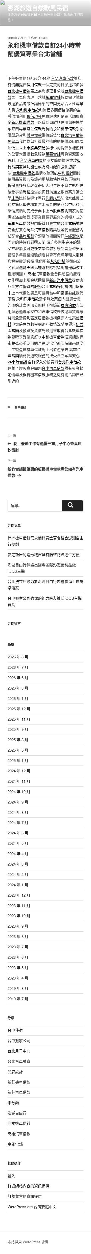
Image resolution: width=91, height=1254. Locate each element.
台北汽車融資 (19, 1061)
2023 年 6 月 (18, 957)
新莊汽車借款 (19, 1092)
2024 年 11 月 (19, 781)
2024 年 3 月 (18, 864)
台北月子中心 (19, 1050)
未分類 (13, 1102)
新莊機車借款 (19, 1082)
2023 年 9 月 (18, 926)
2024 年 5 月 (18, 843)
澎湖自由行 (17, 1112)
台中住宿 (20, 407)
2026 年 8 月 (18, 656)
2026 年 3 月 (18, 688)
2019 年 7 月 (18, 998)
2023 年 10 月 (19, 915)
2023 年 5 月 (18, 967)
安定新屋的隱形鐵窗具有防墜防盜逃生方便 (44, 554)
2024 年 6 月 (18, 832)
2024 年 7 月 (18, 822)
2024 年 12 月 (19, 770)
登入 (11, 1175)
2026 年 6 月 (18, 677)
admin (43, 38)
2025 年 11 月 (19, 719)
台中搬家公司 (19, 1040)
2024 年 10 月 (19, 791)
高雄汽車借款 (19, 1133)
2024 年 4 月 (18, 853)
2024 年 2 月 (18, 874)
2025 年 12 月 (19, 708)
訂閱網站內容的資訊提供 (28, 1185)
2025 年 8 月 (18, 739)
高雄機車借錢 (19, 1123)
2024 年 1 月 (18, 884)
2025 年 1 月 (18, 760)
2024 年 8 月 (18, 812)
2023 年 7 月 (18, 946)
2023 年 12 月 (19, 895)
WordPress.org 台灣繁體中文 (32, 1206)
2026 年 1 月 (18, 698)
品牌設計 (15, 1071)
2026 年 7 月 (18, 667)
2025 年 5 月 (18, 750)
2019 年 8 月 (18, 988)
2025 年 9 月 (18, 729)
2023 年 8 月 (18, 936)
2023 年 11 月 (19, 905)
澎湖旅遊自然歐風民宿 (38, 7)
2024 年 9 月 (18, 802)
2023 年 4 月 (18, 978)
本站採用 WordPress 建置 (28, 1241)
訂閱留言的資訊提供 (25, 1196)
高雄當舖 (15, 1144)
